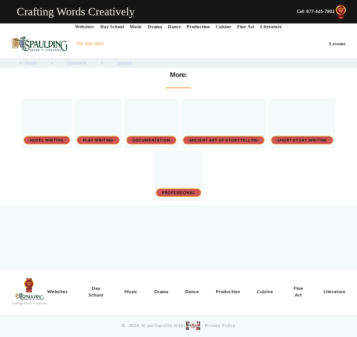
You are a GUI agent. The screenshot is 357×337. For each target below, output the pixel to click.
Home (31, 63)
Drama (155, 26)
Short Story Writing (302, 140)
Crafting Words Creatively (76, 11)
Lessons (337, 43)
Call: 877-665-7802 (316, 11)
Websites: (85, 26)
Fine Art (246, 26)
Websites (57, 292)
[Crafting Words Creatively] (39, 44)
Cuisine (223, 26)
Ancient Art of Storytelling (224, 140)
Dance (174, 26)
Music (136, 26)
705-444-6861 (90, 44)
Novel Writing (47, 140)
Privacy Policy (220, 325)
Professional (178, 192)
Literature (271, 26)
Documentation (151, 140)
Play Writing (98, 140)
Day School (112, 26)
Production (198, 26)
